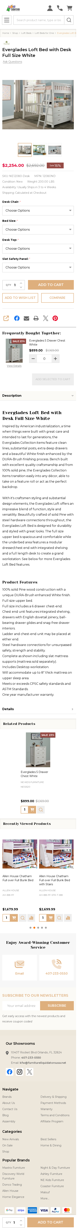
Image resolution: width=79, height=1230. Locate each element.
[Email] (26, 318)
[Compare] (18, 918)
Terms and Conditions (54, 1115)
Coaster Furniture (52, 1186)
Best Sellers (48, 1139)
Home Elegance (13, 1197)
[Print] (36, 318)
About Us (8, 1103)
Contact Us (9, 1109)
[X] (45, 318)
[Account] (50, 8)
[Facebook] (17, 318)
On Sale (7, 1145)
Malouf (45, 1192)
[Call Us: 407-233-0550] (59, 8)
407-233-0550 (31, 1057)
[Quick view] (41, 809)
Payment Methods (53, 1103)
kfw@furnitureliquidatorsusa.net (43, 1063)
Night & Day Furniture (55, 1167)
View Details (14, 365)
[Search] (69, 20)
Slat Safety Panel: (16, 259)
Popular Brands (16, 1160)
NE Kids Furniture (52, 1180)
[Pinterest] (55, 318)
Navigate (10, 1089)
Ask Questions (12, 61)
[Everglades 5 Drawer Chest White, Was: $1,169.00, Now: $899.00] (38, 749)
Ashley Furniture (51, 1174)
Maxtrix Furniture (13, 1167)
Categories (12, 1131)
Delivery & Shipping (53, 1097)
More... (44, 1198)
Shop (5, 1151)
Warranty (46, 1109)
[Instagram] (19, 1072)
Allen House (14, 890)
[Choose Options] (54, 918)
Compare (57, 298)
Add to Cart (51, 285)
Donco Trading (12, 1184)
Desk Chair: (11, 202)
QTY (8, 285)
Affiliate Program (51, 1121)
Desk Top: (10, 240)
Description (11, 395)
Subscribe (57, 1005)
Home (5, 33)
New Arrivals (10, 1139)
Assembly (8, 1121)
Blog (5, 1115)
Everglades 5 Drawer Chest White (47, 342)
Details (8, 709)
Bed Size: (10, 221)
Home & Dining (50, 1145)
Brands (7, 1097)
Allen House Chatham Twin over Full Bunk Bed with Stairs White (59, 880)
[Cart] (69, 8)
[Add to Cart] (32, 809)
